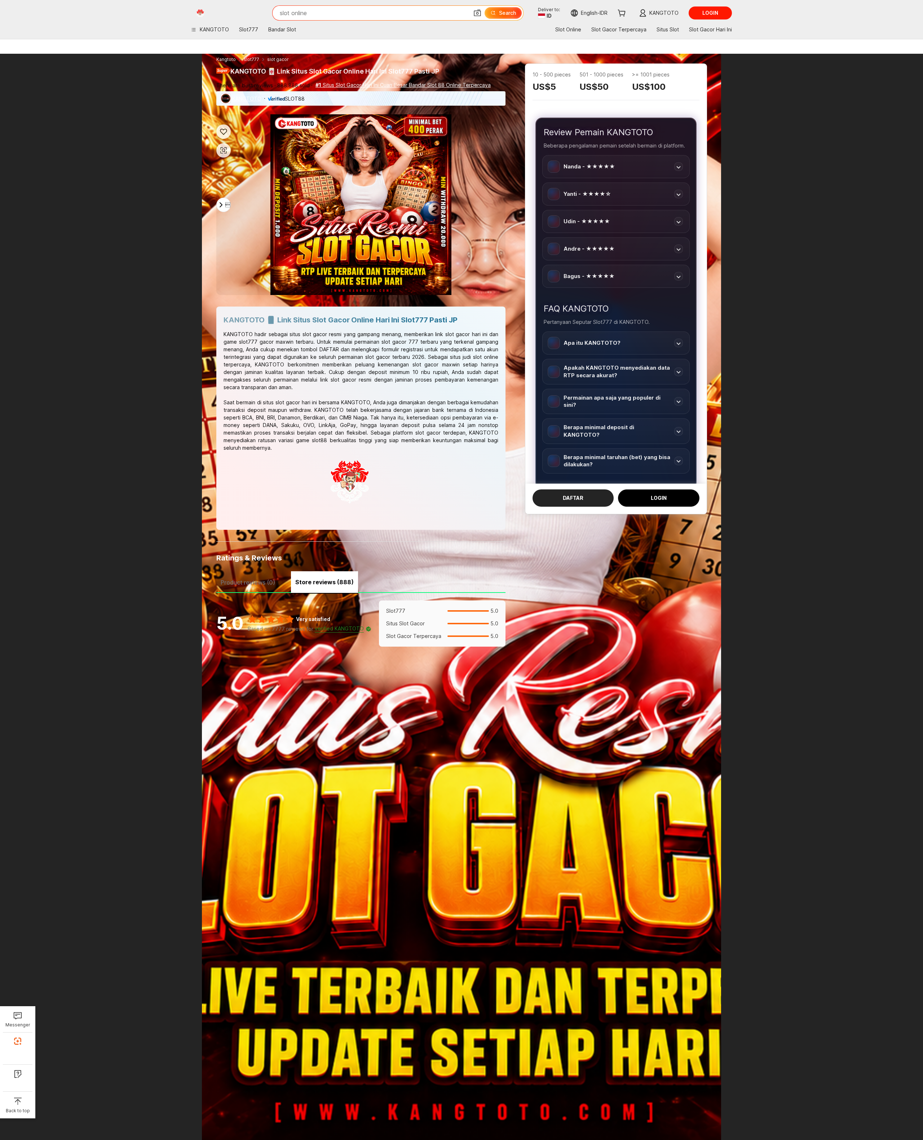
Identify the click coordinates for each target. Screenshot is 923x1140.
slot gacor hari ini (296, 402)
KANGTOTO (246, 99)
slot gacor (278, 59)
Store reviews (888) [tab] (324, 582)
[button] (477, 13)
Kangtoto (226, 59)
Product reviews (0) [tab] (248, 582)
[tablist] (360, 581)
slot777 (251, 59)
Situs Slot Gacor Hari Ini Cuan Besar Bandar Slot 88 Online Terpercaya (403, 85)
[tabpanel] (360, 623)
